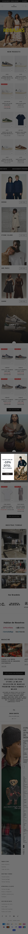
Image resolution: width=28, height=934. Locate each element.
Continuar (7, 473)
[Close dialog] (26, 455)
